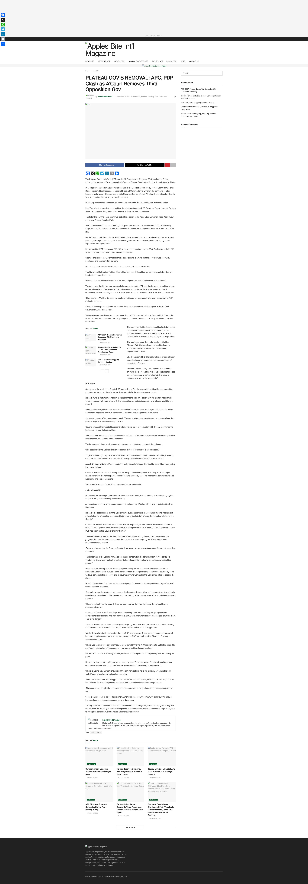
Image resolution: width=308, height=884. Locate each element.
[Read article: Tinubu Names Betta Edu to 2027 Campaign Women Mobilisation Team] (90, 350)
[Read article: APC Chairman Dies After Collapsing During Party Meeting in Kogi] (99, 792)
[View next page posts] (107, 371)
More (183, 61)
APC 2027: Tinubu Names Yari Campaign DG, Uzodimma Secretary (110, 337)
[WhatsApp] (2, 24)
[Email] (2, 39)
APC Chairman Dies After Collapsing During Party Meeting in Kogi (96, 807)
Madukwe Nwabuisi (105, 96)
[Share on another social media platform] (173, 165)
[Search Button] (222, 61)
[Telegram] (2, 29)
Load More (130, 827)
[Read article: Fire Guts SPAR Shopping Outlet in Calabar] (90, 362)
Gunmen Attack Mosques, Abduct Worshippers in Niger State (98, 771)
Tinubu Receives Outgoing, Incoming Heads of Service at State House (129, 771)
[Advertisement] (154, 17)
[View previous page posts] (102, 371)
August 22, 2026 (104, 342)
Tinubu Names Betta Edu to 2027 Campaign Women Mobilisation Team (109, 349)
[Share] (2, 43)
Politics (144, 96)
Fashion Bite (157, 61)
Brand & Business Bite (138, 61)
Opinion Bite (171, 61)
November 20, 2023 (123, 96)
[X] (2, 19)
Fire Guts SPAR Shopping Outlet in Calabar (108, 360)
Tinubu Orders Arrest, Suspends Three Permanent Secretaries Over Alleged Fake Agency (130, 808)
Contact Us (194, 61)
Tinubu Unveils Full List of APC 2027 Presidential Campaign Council (161, 771)
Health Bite (119, 61)
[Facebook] (2, 15)
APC (92, 732)
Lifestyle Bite (104, 61)
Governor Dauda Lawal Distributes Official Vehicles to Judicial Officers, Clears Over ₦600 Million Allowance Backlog (161, 809)
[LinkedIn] (2, 34)
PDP (99, 732)
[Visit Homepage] (110, 49)
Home (87, 71)
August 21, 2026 (123, 816)
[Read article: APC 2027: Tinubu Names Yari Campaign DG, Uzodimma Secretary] (90, 337)
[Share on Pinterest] (167, 165)
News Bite (89, 61)
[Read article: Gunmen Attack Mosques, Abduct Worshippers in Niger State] (99, 756)
